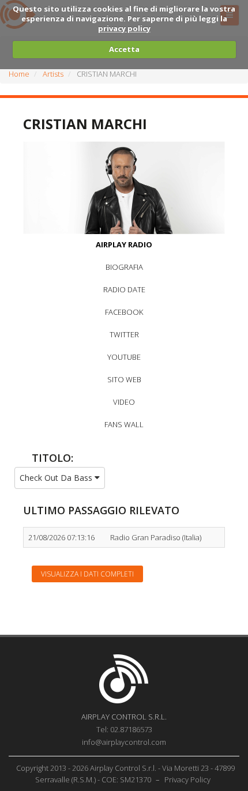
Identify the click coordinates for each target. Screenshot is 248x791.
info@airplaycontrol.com (124, 742)
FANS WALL (124, 424)
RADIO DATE (124, 289)
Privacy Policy (187, 779)
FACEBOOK (124, 312)
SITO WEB (124, 379)
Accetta (124, 49)
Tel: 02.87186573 (124, 729)
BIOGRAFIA (124, 267)
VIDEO (124, 402)
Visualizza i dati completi (87, 574)
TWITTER (124, 334)
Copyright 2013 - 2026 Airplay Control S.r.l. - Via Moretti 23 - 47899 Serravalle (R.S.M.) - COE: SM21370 (125, 774)
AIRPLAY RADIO (124, 244)
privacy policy (124, 28)
